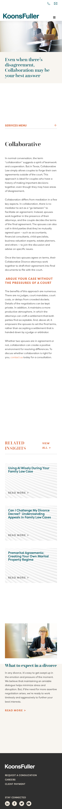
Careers (10, 779)
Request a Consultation (21, 775)
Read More (14, 710)
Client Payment (15, 784)
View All (46, 445)
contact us (17, 357)
